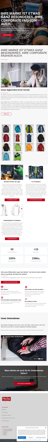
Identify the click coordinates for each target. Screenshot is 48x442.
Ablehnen (31, 437)
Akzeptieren (21, 437)
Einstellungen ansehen (41, 437)
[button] (45, 427)
